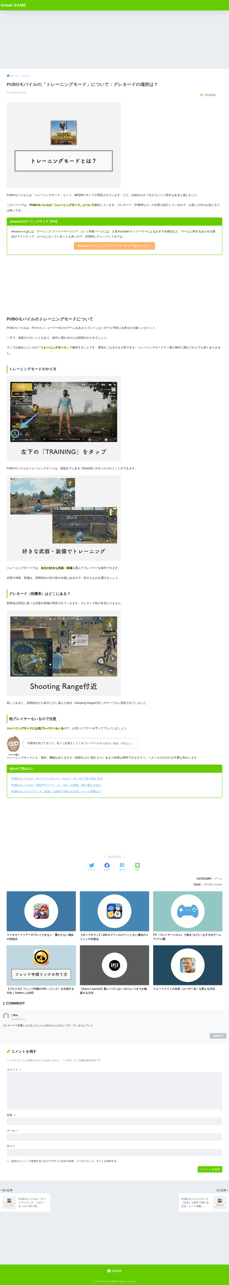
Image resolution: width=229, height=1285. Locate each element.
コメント (14, 1069)
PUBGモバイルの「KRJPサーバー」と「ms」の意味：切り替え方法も (56, 785)
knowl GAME (13, 5)
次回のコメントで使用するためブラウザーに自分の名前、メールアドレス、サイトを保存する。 (65, 1161)
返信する (218, 1036)
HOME (116, 1271)
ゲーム (218, 878)
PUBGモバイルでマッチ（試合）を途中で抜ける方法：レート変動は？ (56, 791)
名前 (11, 1115)
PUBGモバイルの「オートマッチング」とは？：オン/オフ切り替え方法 (57, 778)
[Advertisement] (114, 39)
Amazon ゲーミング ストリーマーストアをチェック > (114, 245)
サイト (11, 1146)
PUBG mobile (213, 884)
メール (13, 1130)
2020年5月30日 (18, 1019)
